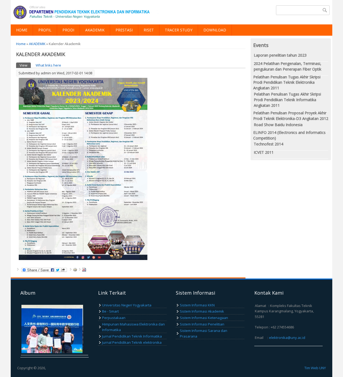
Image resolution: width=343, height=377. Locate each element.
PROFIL (44, 29)
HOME (21, 29)
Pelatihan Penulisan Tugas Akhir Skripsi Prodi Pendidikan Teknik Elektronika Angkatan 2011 (286, 82)
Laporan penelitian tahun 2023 (280, 55)
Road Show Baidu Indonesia (278, 124)
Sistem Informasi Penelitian (202, 324)
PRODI (68, 29)
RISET (149, 29)
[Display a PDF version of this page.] (84, 269)
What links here (48, 65)
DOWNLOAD (214, 29)
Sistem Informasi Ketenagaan (204, 317)
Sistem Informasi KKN (197, 305)
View (25, 65)
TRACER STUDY (178, 29)
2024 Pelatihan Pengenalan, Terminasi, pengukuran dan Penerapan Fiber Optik (287, 66)
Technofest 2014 (268, 144)
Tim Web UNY (315, 367)
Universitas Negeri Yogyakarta (126, 305)
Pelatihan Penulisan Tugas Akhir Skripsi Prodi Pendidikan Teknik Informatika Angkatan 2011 (287, 99)
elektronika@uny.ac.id (287, 337)
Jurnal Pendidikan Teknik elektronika (132, 342)
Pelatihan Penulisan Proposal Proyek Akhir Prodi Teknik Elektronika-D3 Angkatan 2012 (290, 115)
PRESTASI (124, 29)
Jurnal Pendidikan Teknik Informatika (132, 336)
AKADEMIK (95, 29)
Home (21, 43)
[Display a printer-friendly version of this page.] (75, 269)
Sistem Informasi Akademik (202, 311)
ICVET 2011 (264, 152)
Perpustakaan (113, 317)
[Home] (86, 12)
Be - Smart (110, 311)
